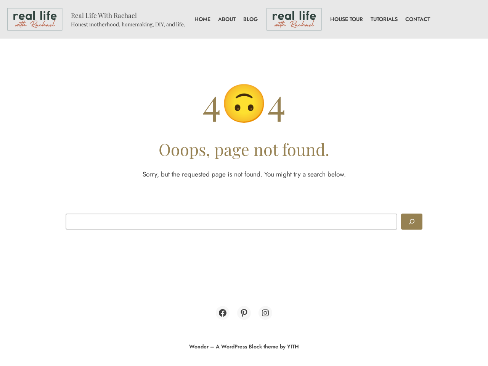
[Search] (411, 222)
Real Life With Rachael (104, 15)
